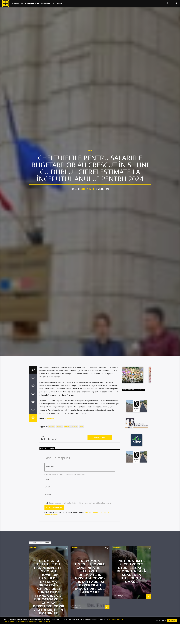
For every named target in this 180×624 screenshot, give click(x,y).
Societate (117, 565)
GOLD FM (67, 444)
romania (74, 444)
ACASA (16, 3)
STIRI (90, 159)
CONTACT (58, 3)
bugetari (51, 444)
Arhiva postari (99, 455)
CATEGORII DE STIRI (31, 3)
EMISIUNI (46, 3)
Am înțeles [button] (172, 620)
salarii (81, 444)
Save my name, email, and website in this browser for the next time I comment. (80, 520)
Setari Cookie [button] (161, 620)
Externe (33, 565)
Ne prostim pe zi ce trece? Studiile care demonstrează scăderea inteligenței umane (131, 588)
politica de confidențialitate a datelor (24, 621)
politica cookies (44, 621)
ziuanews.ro (49, 436)
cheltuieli (59, 444)
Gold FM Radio (87, 197)
